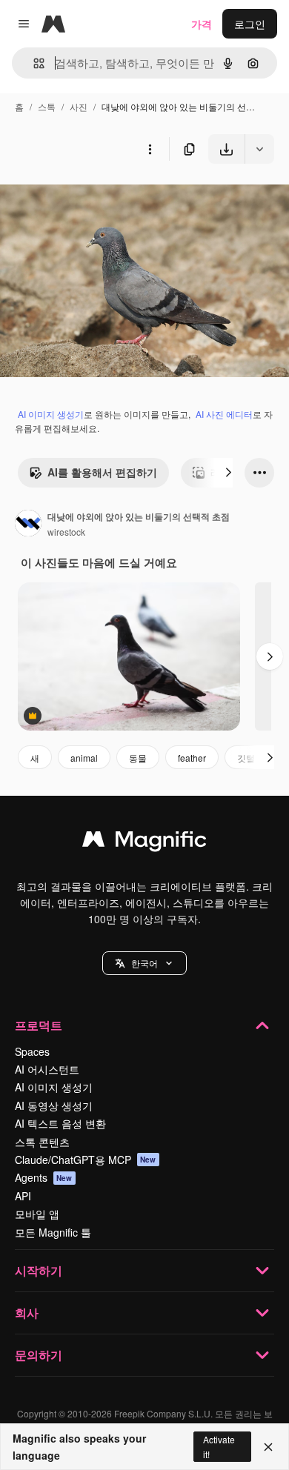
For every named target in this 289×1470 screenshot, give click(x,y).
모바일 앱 (37, 1213)
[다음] (228, 473)
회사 (27, 1312)
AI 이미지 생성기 (51, 414)
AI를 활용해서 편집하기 (102, 472)
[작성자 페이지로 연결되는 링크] (28, 524)
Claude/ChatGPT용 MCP (85, 1159)
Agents (44, 1177)
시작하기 (38, 1270)
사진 (78, 106)
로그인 (249, 23)
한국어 (144, 963)
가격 (201, 23)
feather (192, 757)
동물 (138, 757)
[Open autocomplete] (33, 63)
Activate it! (219, 1446)
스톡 (47, 106)
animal (84, 757)
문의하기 (38, 1354)
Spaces (32, 1051)
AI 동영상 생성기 (54, 1105)
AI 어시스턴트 (47, 1069)
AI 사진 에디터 (224, 414)
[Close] (268, 1447)
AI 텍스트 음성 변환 (60, 1123)
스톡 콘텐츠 (42, 1141)
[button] (144, 963)
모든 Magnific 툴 (53, 1232)
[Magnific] (144, 842)
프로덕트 (38, 1025)
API (23, 1195)
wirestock (66, 531)
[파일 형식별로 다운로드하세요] (259, 149)
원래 (85, 198)
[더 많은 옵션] (150, 149)
